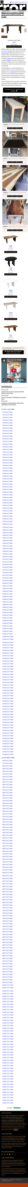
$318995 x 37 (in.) (10, 248)
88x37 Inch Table (7, 953)
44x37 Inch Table (7, 835)
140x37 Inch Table (7, 1092)
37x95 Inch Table (7, 623)
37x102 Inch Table (7, 642)
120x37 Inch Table (7, 1039)
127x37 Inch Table (7, 1057)
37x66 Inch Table (7, 546)
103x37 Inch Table (7, 993)
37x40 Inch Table (7, 476)
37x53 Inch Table (7, 511)
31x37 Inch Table (7, 800)
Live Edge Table (21, 1138)
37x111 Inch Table (7, 666)
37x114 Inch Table (7, 674)
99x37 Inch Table (7, 982)
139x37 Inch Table (7, 1089)
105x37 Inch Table (7, 999)
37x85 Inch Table (7, 596)
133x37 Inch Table (7, 1073)
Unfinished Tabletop (22, 1143)
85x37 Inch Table (7, 945)
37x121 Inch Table (7, 693)
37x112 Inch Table (7, 669)
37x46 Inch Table (7, 492)
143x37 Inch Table (7, 1100)
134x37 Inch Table (7, 1076)
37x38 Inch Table (7, 471)
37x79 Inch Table (7, 580)
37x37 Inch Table (7, 468)
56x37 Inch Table (7, 867)
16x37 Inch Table (7, 760)
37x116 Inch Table (7, 680)
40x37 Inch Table (7, 824)
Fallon (10, 335)
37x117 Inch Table (7, 682)
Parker (10, 268)
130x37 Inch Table (7, 1065)
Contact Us (21, 1173)
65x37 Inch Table (7, 892)
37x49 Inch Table (7, 500)
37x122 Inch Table (7, 696)
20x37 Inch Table (7, 771)
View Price (14, 128)
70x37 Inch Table (7, 905)
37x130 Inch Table (7, 717)
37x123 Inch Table (7, 698)
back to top (14, 1185)
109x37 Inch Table (7, 1009)
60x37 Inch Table (7, 878)
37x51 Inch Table (7, 505)
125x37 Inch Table (7, 1052)
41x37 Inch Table (7, 827)
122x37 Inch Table (7, 1044)
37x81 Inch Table (7, 586)
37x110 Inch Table (7, 664)
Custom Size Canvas (17, 1168)
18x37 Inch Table (7, 766)
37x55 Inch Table (7, 516)
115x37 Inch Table (7, 1025)
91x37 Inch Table (7, 961)
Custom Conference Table (6, 1139)
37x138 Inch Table (7, 738)
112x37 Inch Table (7, 1017)
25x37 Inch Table (7, 784)
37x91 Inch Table (7, 612)
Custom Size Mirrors (10, 1162)
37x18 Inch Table (7, 417)
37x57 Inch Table (7, 521)
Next (25, 30)
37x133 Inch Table (7, 725)
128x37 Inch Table (7, 1060)
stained (7, 53)
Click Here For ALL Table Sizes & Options (14, 90)
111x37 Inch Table (7, 1015)
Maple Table (6, 1138)
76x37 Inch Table (7, 921)
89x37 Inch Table (7, 956)
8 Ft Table (17, 1141)
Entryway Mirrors (21, 1163)
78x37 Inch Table (7, 926)
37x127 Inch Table (7, 709)
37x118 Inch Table (7, 685)
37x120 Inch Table (7, 690)
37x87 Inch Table (7, 602)
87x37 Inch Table (7, 950)
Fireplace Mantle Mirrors (6, 1165)
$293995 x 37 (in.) (10, 271)
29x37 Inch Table (7, 795)
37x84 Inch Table (7, 594)
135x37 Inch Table (7, 1079)
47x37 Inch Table (7, 843)
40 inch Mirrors (9, 1126)
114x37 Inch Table (7, 1023)
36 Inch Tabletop (16, 1146)
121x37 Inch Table (7, 1041)
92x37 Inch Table (7, 964)
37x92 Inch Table (7, 615)
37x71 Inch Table (7, 559)
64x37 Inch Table (7, 889)
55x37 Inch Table (7, 864)
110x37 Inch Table (7, 1012)
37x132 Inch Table (7, 722)
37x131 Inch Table (7, 720)
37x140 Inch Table (7, 744)
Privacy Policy (18, 1179)
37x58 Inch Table (7, 524)
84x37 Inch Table (7, 942)
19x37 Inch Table (7, 768)
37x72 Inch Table (7, 562)
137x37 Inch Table (7, 1084)
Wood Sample (20, 128)
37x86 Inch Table (7, 599)
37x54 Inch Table (7, 513)
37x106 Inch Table (7, 653)
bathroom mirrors (5, 1118)
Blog (18, 1173)
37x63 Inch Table (7, 538)
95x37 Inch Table (7, 972)
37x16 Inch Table (7, 412)
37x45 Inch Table (7, 489)
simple (12, 72)
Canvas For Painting (11, 1173)
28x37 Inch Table (7, 792)
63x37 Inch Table (7, 886)
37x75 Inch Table (7, 570)
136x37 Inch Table (7, 1081)
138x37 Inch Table (7, 1087)
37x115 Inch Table (7, 677)
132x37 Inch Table (7, 1071)
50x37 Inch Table (7, 851)
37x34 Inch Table (7, 460)
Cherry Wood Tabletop (21, 1144)
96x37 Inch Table (7, 974)
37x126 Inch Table (7, 706)
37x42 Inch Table (7, 481)
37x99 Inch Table (7, 634)
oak (10, 51)
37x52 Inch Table (7, 508)
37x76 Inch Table (7, 572)
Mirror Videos (7, 1163)
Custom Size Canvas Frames (10, 1171)
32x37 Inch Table (7, 803)
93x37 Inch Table (7, 966)
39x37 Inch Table (7, 822)
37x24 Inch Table (7, 433)
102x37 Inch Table (7, 991)
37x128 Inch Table (7, 712)
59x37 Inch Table (7, 876)
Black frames (21, 1121)
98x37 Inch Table (7, 980)
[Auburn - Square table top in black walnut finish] (15, 144)
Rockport (11, 312)
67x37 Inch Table (7, 897)
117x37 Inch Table (7, 1031)
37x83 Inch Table (7, 591)
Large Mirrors (7, 1166)
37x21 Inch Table (7, 425)
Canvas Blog (4, 1173)
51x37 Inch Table (7, 854)
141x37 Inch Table (7, 1095)
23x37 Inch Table (7, 779)
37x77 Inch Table (7, 575)
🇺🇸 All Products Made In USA (21, 2)
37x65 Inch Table (7, 543)
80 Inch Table (7, 1141)
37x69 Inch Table (7, 554)
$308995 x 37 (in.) (10, 293)
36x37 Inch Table (7, 814)
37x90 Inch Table (7, 610)
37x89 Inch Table (7, 607)
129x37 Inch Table (7, 1063)
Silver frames (15, 1123)
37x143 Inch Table (7, 752)
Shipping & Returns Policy (6, 1180)
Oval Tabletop (5, 1144)
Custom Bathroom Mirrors (6, 1160)
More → (15, 1129)
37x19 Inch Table (7, 420)
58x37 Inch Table (7, 872)
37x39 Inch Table (7, 473)
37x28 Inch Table (7, 444)
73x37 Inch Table (7, 913)
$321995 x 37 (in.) (10, 338)
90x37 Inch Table (7, 958)
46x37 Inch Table (7, 840)
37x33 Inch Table (7, 457)
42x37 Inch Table (7, 830)
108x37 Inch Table (7, 1007)
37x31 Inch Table (7, 452)
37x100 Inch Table (7, 636)
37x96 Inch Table (7, 626)
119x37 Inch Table (7, 1036)
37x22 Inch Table (7, 428)
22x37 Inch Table (7, 776)
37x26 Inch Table (7, 439)
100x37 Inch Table (7, 985)
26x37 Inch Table (7, 787)
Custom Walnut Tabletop (6, 1146)
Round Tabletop (11, 1144)
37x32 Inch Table (7, 455)
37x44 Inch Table (7, 487)
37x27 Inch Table (7, 441)
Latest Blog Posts (6, 386)
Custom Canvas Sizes (21, 1171)
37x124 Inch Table (7, 701)
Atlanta (10, 245)
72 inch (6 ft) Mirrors (17, 1128)
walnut (3, 53)
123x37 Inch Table (7, 1047)
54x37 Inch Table (7, 862)
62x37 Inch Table (7, 884)
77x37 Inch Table (7, 924)
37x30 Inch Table (7, 449)
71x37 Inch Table (7, 908)
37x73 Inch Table (7, 564)
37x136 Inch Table (7, 733)
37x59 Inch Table (7, 527)
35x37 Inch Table (7, 811)
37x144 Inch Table (7, 754)
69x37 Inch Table (7, 902)
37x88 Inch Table (7, 604)
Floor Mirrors (14, 1165)
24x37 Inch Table (7, 782)
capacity (9, 58)
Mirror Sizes (17, 1162)
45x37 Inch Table (7, 838)
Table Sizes (12, 1136)
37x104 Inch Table (7, 648)
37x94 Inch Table (7, 620)
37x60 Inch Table (7, 530)
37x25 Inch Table (7, 436)
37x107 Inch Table (7, 656)
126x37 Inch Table (7, 1055)
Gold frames (3, 1123)
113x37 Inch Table (7, 1020)
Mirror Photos (14, 1163)
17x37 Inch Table (7, 763)
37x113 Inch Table (7, 672)
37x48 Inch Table (7, 497)
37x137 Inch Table (7, 736)
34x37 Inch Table (7, 808)
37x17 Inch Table (7, 415)
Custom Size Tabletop (6, 1143)
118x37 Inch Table (7, 1033)
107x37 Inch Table (7, 1004)
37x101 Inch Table (7, 639)
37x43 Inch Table (7, 484)
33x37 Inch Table (7, 806)
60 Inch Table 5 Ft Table (18, 1139)
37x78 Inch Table (7, 578)
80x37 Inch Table (7, 932)
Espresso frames (21, 1123)
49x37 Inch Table (7, 848)
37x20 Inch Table (7, 423)
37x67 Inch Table (7, 548)
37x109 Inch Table (7, 661)
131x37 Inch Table (7, 1068)
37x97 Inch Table (7, 628)
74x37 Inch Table (7, 916)
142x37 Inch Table (7, 1097)
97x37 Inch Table (7, 977)
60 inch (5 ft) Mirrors (9, 1128)
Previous (2, 30)
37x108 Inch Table (7, 658)
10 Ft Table (22, 1141)
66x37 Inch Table (7, 894)
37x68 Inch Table (7, 551)
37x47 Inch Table (7, 495)
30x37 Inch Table (7, 798)
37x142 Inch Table (7, 749)
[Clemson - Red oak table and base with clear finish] (15, 109)
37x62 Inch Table (7, 535)
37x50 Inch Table (7, 503)
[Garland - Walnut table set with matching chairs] (15, 212)
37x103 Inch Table (7, 645)
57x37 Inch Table (7, 870)
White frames (9, 1123)
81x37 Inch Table (7, 934)
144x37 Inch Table (7, 1103)
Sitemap (3, 1174)
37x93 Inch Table (7, 618)
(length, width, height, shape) (13, 352)
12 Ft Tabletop (9, 1147)
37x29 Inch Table (7, 447)
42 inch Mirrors (15, 1126)
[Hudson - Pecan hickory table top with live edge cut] (15, 178)
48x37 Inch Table (7, 846)
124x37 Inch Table (7, 1049)
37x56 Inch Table (7, 519)
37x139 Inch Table (7, 741)
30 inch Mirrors (12, 1125)
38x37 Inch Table (7, 819)
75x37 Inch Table (7, 918)
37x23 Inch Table (7, 431)
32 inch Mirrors (18, 1125)
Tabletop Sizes (14, 1143)
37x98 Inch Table (7, 631)
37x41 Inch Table (7, 479)
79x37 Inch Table (7, 929)
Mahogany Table (13, 1138)
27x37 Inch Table (7, 790)
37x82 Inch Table (7, 588)
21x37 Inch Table (7, 774)
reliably (9, 60)
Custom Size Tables (5, 1136)
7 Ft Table (12, 1141)
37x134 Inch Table (7, 728)
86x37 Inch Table (7, 948)
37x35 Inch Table (7, 463)
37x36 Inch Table (7, 465)
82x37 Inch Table (7, 937)
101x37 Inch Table (7, 988)
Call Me (12, 2)
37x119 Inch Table (7, 688)
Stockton (11, 290)
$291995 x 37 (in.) (10, 315)
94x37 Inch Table (7, 969)
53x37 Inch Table (7, 859)
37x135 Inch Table (7, 730)
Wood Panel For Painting (14, 1170)
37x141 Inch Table (7, 746)
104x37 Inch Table (7, 996)
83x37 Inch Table (7, 940)
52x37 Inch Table (7, 856)
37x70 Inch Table (7, 556)
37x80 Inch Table (7, 583)
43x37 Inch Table (7, 832)
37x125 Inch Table (7, 704)
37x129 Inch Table (7, 714)
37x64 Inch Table (7, 540)
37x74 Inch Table (7, 567)
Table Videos (18, 1136)
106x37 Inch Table (7, 1001)
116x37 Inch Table (7, 1028)
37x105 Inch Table (7, 650)
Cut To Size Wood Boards (6, 1168)
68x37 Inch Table (7, 900)
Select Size (10, 128)
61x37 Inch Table (7, 881)
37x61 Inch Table (7, 532)
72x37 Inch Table (7, 910)
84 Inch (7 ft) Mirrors (9, 1129)
